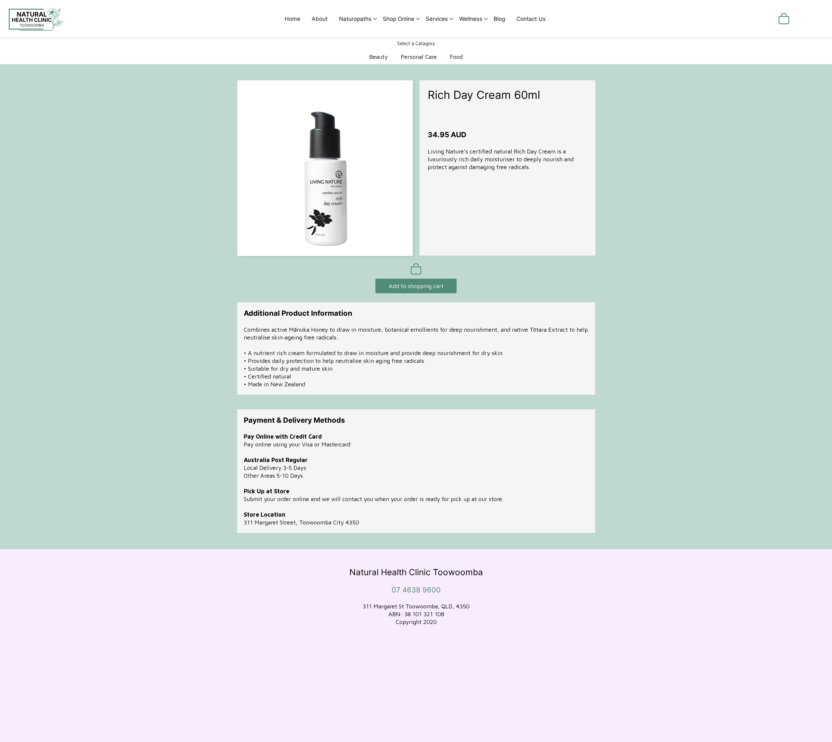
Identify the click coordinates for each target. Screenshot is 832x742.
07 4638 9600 (416, 590)
